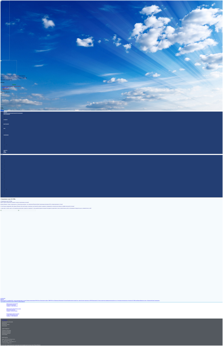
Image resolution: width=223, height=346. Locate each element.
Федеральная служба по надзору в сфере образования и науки (13, 314)
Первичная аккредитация (11, 126)
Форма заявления (9, 131)
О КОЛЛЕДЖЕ (5, 179)
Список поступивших (10, 118)
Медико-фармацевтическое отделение (14, 141)
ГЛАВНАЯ (5, 112)
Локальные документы (10, 138)
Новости (2, 299)
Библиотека (7, 120)
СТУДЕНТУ (5, 119)
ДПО (4, 128)
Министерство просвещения (12, 303)
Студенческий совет (9, 140)
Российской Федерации (11, 304)
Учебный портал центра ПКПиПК (12, 133)
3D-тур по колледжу (9, 146)
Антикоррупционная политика (14, 144)
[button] (111, 154)
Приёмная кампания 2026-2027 (12, 115)
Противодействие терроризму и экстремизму (15, 149)
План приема (4, 334)
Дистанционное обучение (7, 321)
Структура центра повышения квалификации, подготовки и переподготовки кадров (24, 129)
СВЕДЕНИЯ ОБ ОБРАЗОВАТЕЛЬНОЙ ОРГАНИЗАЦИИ (13, 113)
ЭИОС (5, 151)
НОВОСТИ (5, 150)
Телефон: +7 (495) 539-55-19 (12, 305)
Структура (7, 137)
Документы (7, 130)
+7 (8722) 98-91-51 (5, 87)
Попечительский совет (10, 148)
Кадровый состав (9, 132)
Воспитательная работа (10, 139)
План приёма (8, 116)
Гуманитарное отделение (10, 142)
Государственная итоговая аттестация (14, 125)
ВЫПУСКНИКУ (5, 168)
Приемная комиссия (6, 333)
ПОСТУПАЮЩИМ (7, 114)
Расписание (7, 122)
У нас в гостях (8, 147)
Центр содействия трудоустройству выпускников (16, 127)
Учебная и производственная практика (14, 143)
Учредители (7, 136)
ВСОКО (5, 152)
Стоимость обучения (10, 117)
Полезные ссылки (9, 121)
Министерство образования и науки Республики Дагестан (14, 309)
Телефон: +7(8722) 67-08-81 (12, 310)
